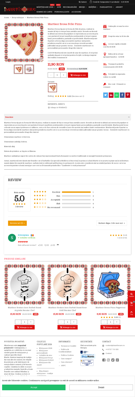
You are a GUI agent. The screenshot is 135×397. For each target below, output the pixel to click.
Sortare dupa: (104, 223)
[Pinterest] (117, 360)
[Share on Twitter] (105, 95)
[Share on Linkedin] (111, 95)
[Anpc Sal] (87, 361)
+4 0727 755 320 (112, 349)
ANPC (63, 365)
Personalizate (61, 12)
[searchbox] (82, 2)
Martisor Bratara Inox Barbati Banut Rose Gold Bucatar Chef (67, 309)
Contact (109, 353)
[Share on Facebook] (122, 95)
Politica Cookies (67, 355)
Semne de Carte (44, 12)
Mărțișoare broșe (46, 358)
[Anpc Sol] (87, 364)
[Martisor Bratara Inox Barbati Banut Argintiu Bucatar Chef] (24, 284)
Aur (59, 6)
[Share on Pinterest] (127, 95)
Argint (119, 7)
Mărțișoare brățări (46, 360)
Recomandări (70, 7)
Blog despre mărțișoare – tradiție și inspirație (45, 373)
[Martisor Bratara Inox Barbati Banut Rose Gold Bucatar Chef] (67, 284)
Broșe (82, 7)
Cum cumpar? (66, 359)
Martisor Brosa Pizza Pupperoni (110, 308)
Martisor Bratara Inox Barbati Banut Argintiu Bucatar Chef (24, 309)
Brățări (92, 7)
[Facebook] (104, 360)
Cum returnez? (67, 362)
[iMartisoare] (19, 9)
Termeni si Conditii (68, 346)
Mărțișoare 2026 (45, 6)
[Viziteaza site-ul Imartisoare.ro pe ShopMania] (87, 356)
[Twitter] (113, 360)
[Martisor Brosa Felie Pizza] (52, 87)
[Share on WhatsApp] (116, 95)
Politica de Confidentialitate (65, 351)
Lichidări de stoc (45, 355)
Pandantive (106, 7)
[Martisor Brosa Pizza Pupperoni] (110, 284)
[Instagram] (108, 360)
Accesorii (76, 12)
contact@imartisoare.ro (115, 345)
